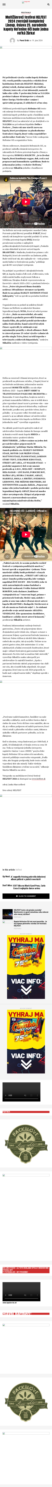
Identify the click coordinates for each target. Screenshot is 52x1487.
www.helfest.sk (38, 778)
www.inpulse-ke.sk (9, 1303)
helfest (19, 870)
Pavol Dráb (24, 40)
